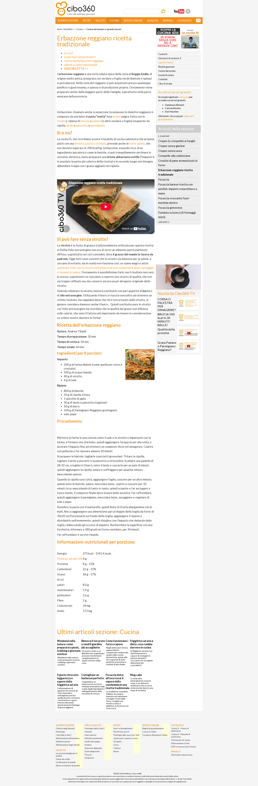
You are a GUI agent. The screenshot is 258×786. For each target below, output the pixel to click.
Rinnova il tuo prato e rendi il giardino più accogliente (93, 644)
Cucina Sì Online (149, 732)
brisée (117, 116)
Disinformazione (63, 741)
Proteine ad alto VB (69, 558)
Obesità (88, 732)
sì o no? (68, 53)
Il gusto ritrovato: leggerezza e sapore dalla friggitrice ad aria (68, 679)
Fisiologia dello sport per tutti (126, 735)
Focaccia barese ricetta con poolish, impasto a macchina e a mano (177, 189)
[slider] (175, 287)
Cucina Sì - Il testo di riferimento (180, 729)
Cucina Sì (162, 54)
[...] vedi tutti (163, 136)
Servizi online (133, 20)
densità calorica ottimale (90, 143)
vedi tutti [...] (163, 222)
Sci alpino (117, 741)
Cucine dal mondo (167, 71)
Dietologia (60, 732)
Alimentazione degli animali (67, 745)
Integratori (89, 758)
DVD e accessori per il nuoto (183, 746)
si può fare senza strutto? (80, 57)
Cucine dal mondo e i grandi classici (103, 29)
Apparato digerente (93, 748)
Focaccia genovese (170, 207)
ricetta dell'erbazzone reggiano (83, 61)
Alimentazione (68, 20)
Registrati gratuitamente (152, 728)
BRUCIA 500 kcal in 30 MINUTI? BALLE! (166, 319)
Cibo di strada (165, 83)
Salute (100, 20)
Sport (87, 20)
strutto (61, 121)
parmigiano (98, 125)
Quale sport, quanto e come (125, 738)
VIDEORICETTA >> (76, 68)
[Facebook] (188, 11)
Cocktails (163, 79)
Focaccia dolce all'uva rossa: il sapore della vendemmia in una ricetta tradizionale (117, 681)
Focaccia (163, 179)
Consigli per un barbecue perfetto (92, 676)
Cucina (114, 20)
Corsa (116, 745)
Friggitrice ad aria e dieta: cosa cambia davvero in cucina (141, 644)
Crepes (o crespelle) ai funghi (176, 141)
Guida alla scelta (63, 759)
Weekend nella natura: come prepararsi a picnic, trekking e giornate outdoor (68, 647)
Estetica (88, 745)
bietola (84, 121)
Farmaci (88, 754)
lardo (69, 125)
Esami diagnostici (92, 751)
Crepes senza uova (170, 150)
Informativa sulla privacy (181, 755)
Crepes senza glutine (171, 146)
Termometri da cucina (180, 740)
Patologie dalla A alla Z (95, 728)
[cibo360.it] (75, 15)
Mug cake (136, 675)
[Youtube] (179, 11)
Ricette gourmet (166, 66)
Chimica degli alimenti (65, 728)
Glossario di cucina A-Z (169, 58)
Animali (168, 20)
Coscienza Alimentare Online (154, 735)
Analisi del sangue (92, 741)
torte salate (137, 143)
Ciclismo (117, 748)
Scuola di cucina (166, 75)
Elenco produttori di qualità (68, 765)
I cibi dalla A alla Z (63, 735)
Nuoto (116, 751)
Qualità (152, 20)
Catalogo (185, 20)
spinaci (96, 121)
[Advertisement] (178, 245)
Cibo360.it (68, 29)
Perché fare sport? (121, 732)
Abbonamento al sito (180, 743)
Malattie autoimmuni (94, 738)
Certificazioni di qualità (66, 762)
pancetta (81, 125)
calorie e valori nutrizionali (80, 64)
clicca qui (184, 96)
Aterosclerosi (90, 735)
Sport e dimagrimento (123, 728)
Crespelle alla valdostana (174, 155)
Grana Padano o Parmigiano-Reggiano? (167, 346)
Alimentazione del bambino (68, 738)
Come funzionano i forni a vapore (117, 642)
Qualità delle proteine (166, 331)
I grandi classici (165, 62)
